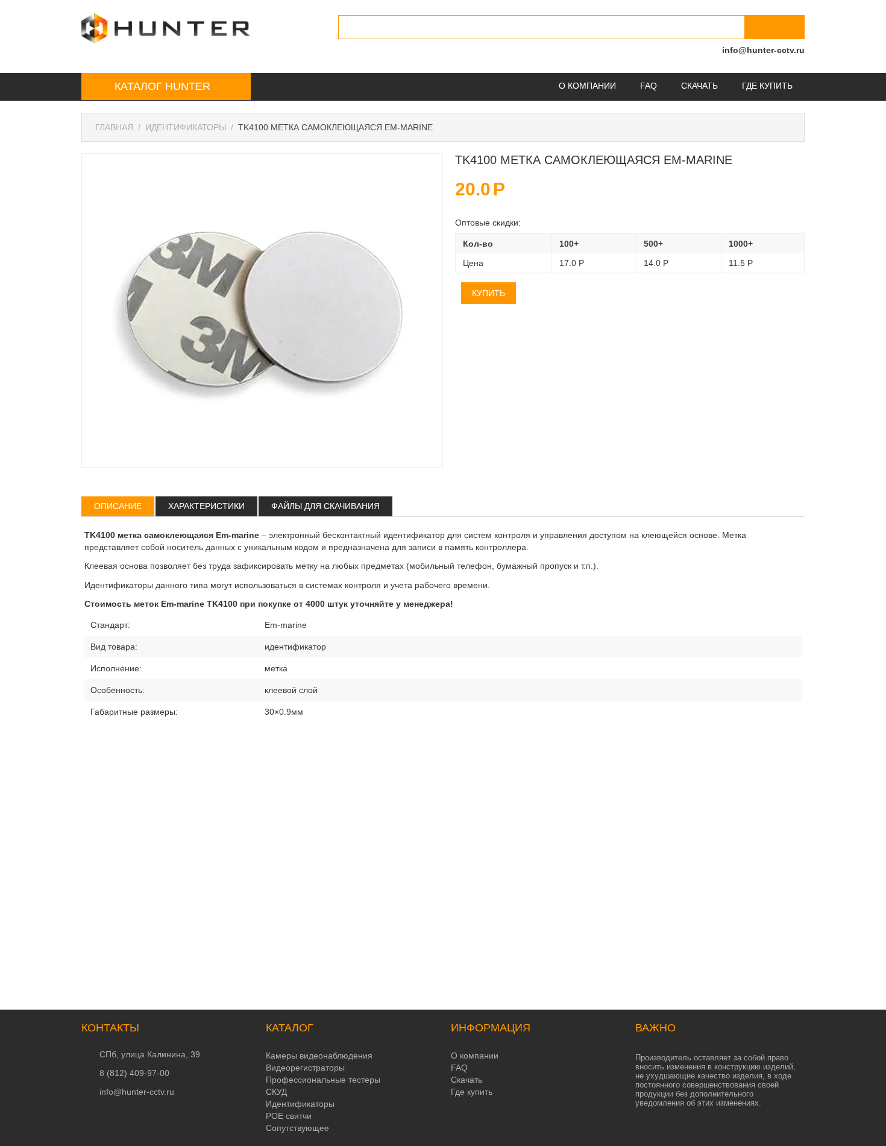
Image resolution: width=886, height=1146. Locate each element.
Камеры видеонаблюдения (319, 1055)
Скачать (699, 85)
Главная (114, 127)
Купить (488, 293)
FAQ (648, 85)
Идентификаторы (185, 127)
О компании (587, 85)
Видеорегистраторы (305, 1067)
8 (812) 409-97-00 (134, 1073)
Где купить (767, 85)
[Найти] (774, 27)
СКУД (276, 1092)
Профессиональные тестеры (323, 1079)
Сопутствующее (297, 1128)
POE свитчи (289, 1116)
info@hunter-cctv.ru (763, 50)
